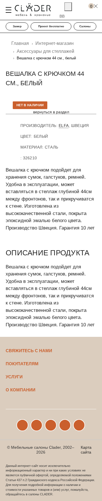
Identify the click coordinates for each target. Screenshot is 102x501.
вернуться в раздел (51, 112)
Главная (20, 43)
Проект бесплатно (51, 26)
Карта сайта (86, 449)
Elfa (64, 125)
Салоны (85, 26)
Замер (17, 26)
